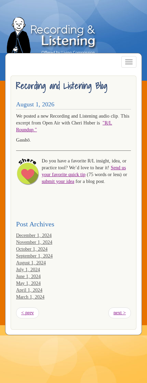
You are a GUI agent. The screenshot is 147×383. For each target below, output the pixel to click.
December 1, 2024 (34, 235)
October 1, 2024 (32, 249)
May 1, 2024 (28, 283)
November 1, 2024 (34, 242)
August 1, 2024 (31, 262)
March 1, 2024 (30, 297)
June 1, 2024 (28, 276)
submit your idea (58, 181)
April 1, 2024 (29, 290)
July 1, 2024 (28, 269)
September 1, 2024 (34, 256)
